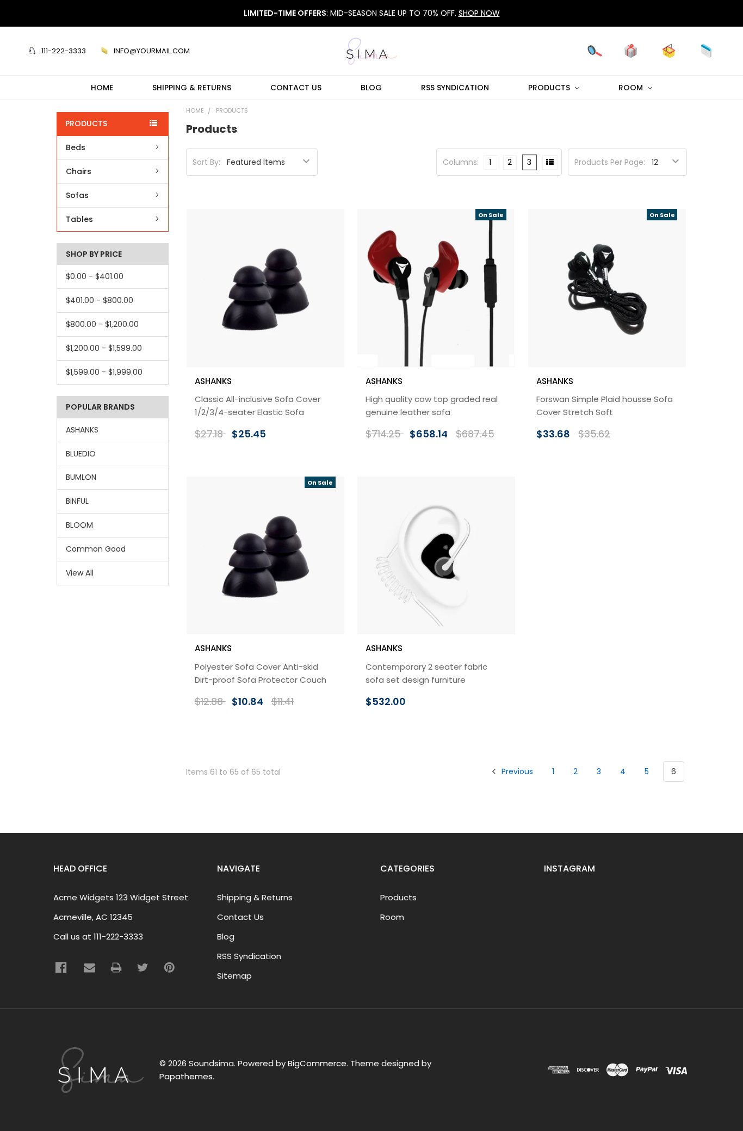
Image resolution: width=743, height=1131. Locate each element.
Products (550, 87)
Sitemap (234, 975)
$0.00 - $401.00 (94, 276)
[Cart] (669, 51)
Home (102, 87)
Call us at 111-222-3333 (98, 936)
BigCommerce (317, 1063)
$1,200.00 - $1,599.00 (104, 348)
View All (80, 572)
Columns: (461, 162)
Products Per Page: (609, 162)
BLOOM (79, 525)
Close (575, 50)
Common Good (96, 548)
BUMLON (81, 477)
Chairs (78, 171)
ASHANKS (82, 429)
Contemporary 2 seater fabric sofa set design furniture (426, 673)
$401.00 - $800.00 (99, 300)
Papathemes (186, 1076)
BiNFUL (77, 501)
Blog (371, 87)
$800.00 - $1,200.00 (102, 324)
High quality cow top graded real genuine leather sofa (432, 405)
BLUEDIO (81, 453)
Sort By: (206, 162)
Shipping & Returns (191, 87)
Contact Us (295, 87)
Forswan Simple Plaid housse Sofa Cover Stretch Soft (604, 405)
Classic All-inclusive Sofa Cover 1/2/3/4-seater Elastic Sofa (257, 405)
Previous (516, 771)
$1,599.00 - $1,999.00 (104, 372)
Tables (79, 219)
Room (631, 87)
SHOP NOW (479, 13)
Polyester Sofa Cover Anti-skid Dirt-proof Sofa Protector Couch (260, 673)
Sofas (77, 195)
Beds (75, 147)
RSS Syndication (455, 87)
